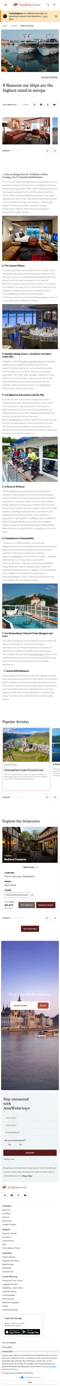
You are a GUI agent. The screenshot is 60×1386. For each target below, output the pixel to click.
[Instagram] (34, 105)
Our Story (6, 1213)
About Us (6, 1210)
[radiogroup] (30, 1144)
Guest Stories (10, 764)
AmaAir (5, 1306)
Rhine (13, 885)
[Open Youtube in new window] (25, 1195)
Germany (17, 876)
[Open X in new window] (18, 1195)
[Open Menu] (5, 5)
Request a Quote (9, 1233)
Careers (5, 1217)
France (8, 876)
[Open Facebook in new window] (12, 1195)
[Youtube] (54, 105)
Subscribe (6, 1268)
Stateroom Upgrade (10, 1302)
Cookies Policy (7, 1352)
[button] (54, 4)
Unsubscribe (7, 1271)
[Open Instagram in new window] (5, 1195)
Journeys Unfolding (49, 77)
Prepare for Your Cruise (12, 1280)
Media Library (8, 1264)
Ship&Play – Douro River (12, 1288)
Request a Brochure (10, 1260)
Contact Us (7, 1237)
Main (7, 885)
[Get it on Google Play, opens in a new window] (30, 1332)
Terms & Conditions (9, 1343)
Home (4, 26)
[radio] (5, 1144)
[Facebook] (41, 105)
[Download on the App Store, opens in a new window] (12, 1332)
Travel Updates (8, 1295)
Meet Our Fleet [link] (27, 26)
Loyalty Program (9, 1224)
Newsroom (7, 1221)
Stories (14, 26)
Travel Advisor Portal (11, 1248)
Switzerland (28, 876)
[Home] (26, 5)
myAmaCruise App (10, 1309)
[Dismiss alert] (56, 16)
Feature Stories (8, 1257)
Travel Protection (9, 1291)
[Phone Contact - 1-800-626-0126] (48, 4)
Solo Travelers (8, 1299)
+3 (31, 895)
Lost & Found (8, 1240)
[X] (48, 105)
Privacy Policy (27, 1176)
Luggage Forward (9, 1284)
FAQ (4, 1244)
